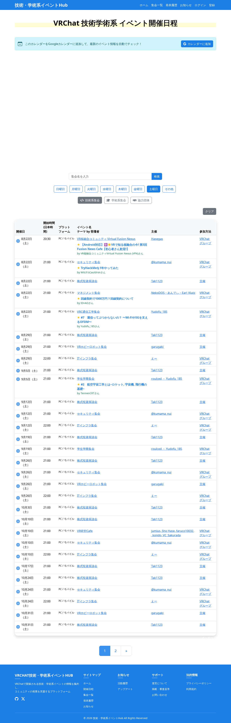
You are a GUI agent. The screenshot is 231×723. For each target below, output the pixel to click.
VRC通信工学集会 (88, 312)
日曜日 (60, 189)
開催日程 (88, 689)
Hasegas (157, 239)
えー (154, 358)
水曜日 (107, 189)
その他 (169, 189)
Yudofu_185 (159, 312)
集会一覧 (157, 5)
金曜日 (138, 189)
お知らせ (186, 5)
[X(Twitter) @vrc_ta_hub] (23, 699)
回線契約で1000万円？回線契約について (107, 299)
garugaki (157, 347)
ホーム (144, 5)
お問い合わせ (159, 694)
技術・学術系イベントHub (41, 5)
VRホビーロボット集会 (92, 347)
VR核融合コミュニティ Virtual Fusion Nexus (106, 239)
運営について (159, 683)
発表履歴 (171, 5)
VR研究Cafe (85, 531)
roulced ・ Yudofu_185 (166, 379)
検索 (157, 176)
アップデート (125, 689)
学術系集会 (118, 200)
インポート (209, 638)
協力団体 (143, 200)
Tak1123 (156, 281)
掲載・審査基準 (161, 689)
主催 (202, 281)
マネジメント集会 (88, 293)
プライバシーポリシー (199, 683)
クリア (209, 211)
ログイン (200, 5)
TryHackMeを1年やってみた (100, 268)
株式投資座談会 (87, 281)
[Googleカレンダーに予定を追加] (18, 241)
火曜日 (91, 189)
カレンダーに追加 (199, 44)
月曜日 (76, 189)
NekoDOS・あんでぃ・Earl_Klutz (173, 293)
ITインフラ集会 (87, 358)
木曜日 (122, 189)
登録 (212, 5)
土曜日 (153, 189)
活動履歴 (123, 683)
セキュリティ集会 (88, 262)
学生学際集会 (85, 379)
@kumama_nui (161, 262)
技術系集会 (92, 200)
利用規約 (191, 689)
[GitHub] (16, 699)
